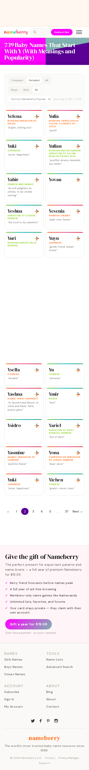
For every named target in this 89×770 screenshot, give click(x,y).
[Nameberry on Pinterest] (48, 720)
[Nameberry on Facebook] (40, 720)
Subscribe (61, 32)
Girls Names (13, 659)
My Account (13, 706)
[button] (44, 90)
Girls (26, 90)
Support (44, 763)
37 (66, 511)
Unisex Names (14, 674)
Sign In (9, 699)
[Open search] (39, 32)
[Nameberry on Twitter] (33, 720)
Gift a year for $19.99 (28, 624)
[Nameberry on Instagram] (56, 720)
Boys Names (13, 667)
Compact (17, 80)
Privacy (50, 758)
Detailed (34, 80)
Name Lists (54, 659)
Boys (14, 90)
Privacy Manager (69, 758)
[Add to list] (36, 116)
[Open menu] (79, 32)
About (51, 699)
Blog (49, 692)
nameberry (44, 738)
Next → (78, 511)
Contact (52, 706)
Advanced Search (59, 667)
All (46, 80)
